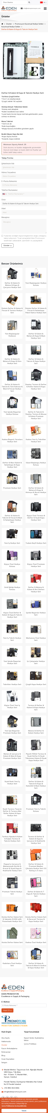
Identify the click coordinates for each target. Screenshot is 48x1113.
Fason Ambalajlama (9, 1048)
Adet (3, 208)
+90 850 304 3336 (11, 1088)
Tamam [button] (24, 1110)
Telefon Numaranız (9, 190)
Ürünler (9, 24)
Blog (3, 1056)
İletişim (4, 1063)
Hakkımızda (6, 1041)
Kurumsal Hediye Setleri (10, 27)
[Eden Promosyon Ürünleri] (8, 8)
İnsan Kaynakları (7, 1059)
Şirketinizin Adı (7, 163)
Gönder (6, 245)
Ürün (3, 200)
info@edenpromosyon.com (32, 8)
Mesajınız (5, 217)
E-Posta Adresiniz (9, 181)
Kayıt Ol (6, 1010)
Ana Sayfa (5, 1038)
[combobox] (4, 194)
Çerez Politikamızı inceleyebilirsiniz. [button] (14, 1106)
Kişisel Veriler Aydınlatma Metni (34, 1039)
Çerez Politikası (30, 1044)
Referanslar (6, 1052)
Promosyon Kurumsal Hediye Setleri (29, 24)
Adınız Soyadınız (8, 172)
